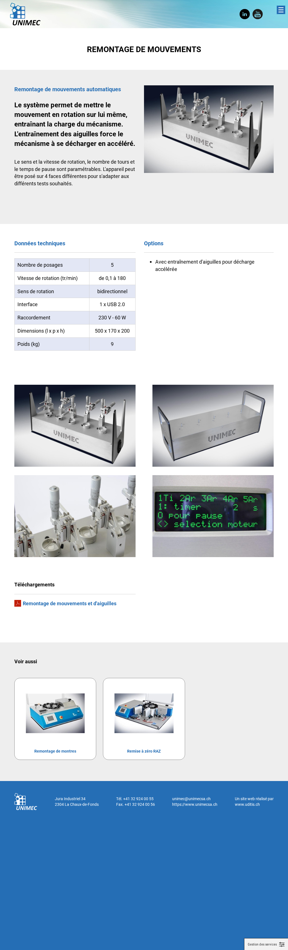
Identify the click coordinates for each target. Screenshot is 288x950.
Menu (281, 10)
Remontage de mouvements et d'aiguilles (69, 603)
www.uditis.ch (247, 804)
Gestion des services (262, 944)
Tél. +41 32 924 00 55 (135, 798)
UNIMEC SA (25, 14)
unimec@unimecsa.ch (191, 798)
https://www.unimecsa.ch (194, 804)
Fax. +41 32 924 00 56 (135, 804)
